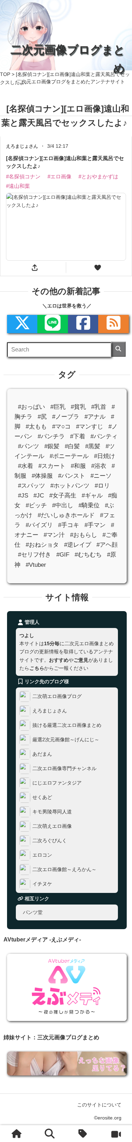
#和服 (78, 466)
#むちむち (88, 555)
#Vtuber (36, 565)
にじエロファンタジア (57, 783)
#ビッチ (36, 505)
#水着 (25, 466)
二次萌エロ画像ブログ (57, 696)
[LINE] (52, 324)
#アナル (95, 416)
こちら (36, 668)
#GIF (62, 555)
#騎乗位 (89, 505)
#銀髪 (51, 446)
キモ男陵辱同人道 (52, 811)
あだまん (42, 754)
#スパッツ (31, 486)
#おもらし (83, 535)
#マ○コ (61, 426)
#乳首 (98, 407)
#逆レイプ (77, 545)
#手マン (95, 525)
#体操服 (42, 476)
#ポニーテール (69, 456)
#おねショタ (42, 545)
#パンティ (104, 436)
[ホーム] (16, 1133)
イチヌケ (42, 884)
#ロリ (102, 486)
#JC (38, 496)
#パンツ (28, 446)
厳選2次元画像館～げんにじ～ (65, 739)
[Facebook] (83, 324)
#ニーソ (101, 476)
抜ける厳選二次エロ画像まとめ (66, 725)
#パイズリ (39, 525)
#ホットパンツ (69, 486)
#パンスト (71, 476)
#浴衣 (98, 466)
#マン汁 (54, 535)
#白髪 (72, 446)
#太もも (36, 426)
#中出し (62, 505)
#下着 (77, 436)
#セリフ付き (34, 555)
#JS (23, 496)
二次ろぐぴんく (49, 840)
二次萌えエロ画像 (52, 826)
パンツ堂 (33, 912)
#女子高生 (62, 496)
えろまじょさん (49, 710)
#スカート (51, 466)
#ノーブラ (65, 416)
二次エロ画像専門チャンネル (64, 768)
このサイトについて (99, 1105)
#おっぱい (31, 407)
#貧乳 (78, 407)
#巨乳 (57, 407)
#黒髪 (92, 446)
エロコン (42, 855)
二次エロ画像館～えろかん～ (64, 869)
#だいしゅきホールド (66, 515)
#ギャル (92, 496)
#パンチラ (51, 436)
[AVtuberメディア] (115, 1133)
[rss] (113, 324)
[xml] (22, 324)
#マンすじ (89, 426)
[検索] (118, 349)
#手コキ (68, 525)
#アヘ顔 (107, 545)
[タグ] (82, 1133)
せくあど (42, 797)
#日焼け (104, 456)
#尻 (42, 416)
